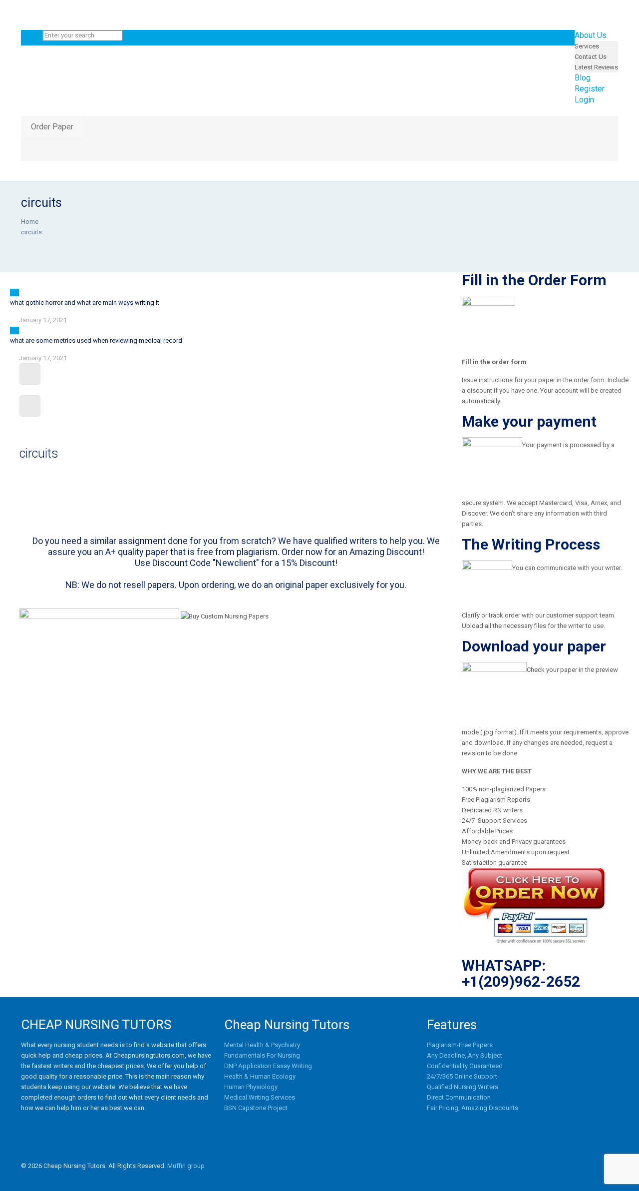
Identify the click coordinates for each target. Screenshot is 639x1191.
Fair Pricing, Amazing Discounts (472, 1108)
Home (29, 221)
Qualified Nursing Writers (462, 1087)
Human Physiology (251, 1087)
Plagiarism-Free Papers (460, 1045)
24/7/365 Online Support (462, 1076)
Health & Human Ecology (260, 1076)
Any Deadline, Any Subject (464, 1055)
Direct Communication (459, 1097)
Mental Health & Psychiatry (262, 1045)
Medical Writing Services (259, 1097)
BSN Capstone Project (256, 1108)
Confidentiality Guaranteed (465, 1066)
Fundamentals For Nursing (262, 1055)
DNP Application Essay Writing (268, 1066)
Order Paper (52, 126)
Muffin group (186, 1166)
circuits (31, 232)
